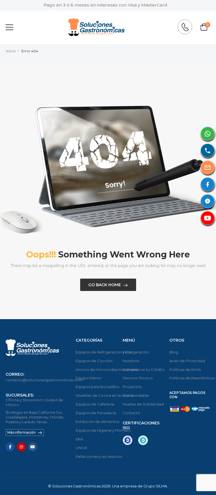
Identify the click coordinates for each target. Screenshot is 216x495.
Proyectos (132, 386)
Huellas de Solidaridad (143, 404)
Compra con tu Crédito (143, 369)
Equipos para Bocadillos (96, 386)
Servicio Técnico (138, 378)
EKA (79, 439)
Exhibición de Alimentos (96, 421)
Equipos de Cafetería (95, 404)
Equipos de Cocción (94, 361)
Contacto (131, 413)
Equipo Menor (89, 378)
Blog (173, 352)
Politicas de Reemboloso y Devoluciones (189, 378)
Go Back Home (104, 284)
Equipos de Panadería (96, 413)
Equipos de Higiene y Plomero (96, 430)
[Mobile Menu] (9, 27)
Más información (21, 432)
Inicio (11, 51)
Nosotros (131, 361)
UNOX (81, 447)
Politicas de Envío (185, 369)
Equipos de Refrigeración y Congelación (96, 352)
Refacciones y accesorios (96, 456)
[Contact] (186, 27)
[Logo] (96, 27)
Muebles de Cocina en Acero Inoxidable (96, 395)
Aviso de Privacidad (187, 361)
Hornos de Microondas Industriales (96, 369)
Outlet (128, 395)
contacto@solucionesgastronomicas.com (44, 380)
